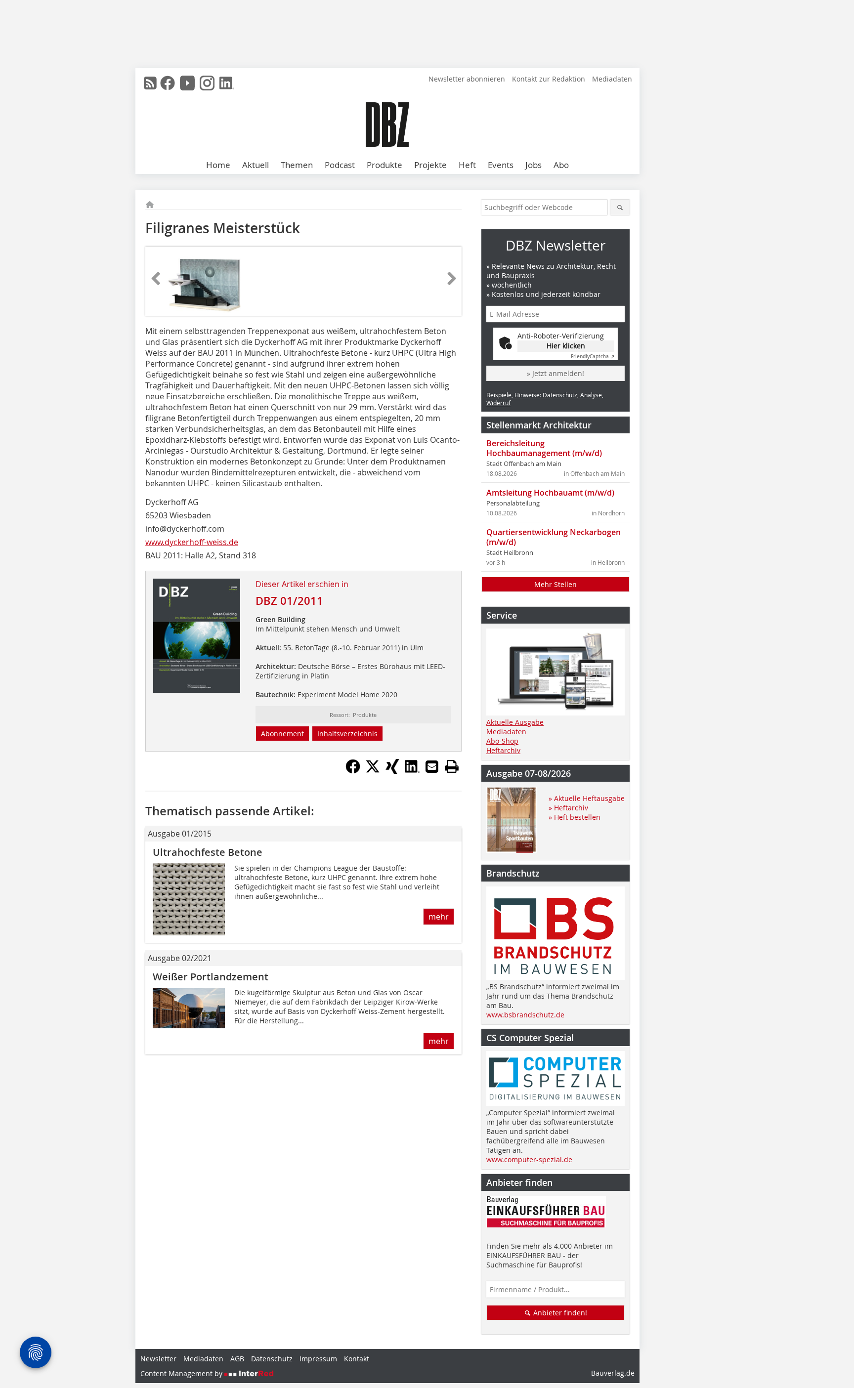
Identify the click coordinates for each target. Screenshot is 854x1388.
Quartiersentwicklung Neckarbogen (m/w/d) (553, 537)
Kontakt (356, 1358)
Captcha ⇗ (592, 356)
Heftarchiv (503, 750)
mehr (438, 916)
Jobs (533, 164)
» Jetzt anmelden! (555, 373)
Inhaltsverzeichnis (347, 733)
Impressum (318, 1358)
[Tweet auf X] (373, 771)
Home (218, 164)
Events (500, 164)
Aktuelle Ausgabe (515, 722)
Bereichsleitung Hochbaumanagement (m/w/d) (544, 448)
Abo (561, 164)
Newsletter (158, 1358)
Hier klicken (566, 345)
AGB (237, 1358)
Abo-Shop (502, 741)
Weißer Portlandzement (210, 976)
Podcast (340, 164)
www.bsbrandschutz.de (525, 1014)
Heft (467, 164)
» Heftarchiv (568, 807)
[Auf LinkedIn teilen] (412, 771)
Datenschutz (272, 1358)
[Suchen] (620, 207)
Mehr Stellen (555, 584)
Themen (297, 164)
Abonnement (282, 733)
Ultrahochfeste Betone (207, 852)
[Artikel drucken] (452, 766)
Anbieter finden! (559, 1312)
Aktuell (255, 164)
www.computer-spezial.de (529, 1159)
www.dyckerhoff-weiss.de (191, 542)
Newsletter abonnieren (466, 79)
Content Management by (182, 1373)
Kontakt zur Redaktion (548, 79)
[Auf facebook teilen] (353, 771)
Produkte (384, 164)
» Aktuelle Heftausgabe (587, 798)
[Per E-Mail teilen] (432, 766)
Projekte (430, 164)
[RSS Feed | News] (150, 83)
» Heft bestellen (574, 817)
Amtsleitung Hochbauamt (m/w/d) (550, 492)
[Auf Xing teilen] (392, 771)
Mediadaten (612, 79)
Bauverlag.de (613, 1373)
